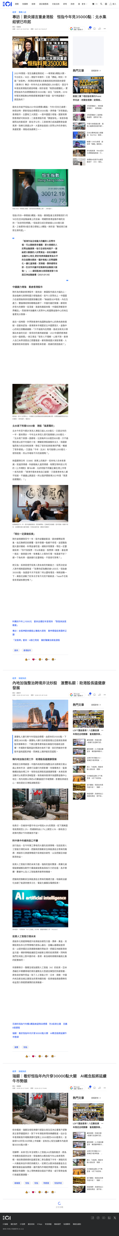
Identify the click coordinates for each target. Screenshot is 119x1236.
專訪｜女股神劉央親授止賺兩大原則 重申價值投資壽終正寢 (39, 633)
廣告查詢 (31, 1224)
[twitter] (114, 1217)
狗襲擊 (25, 4)
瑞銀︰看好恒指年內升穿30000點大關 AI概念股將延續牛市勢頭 (39, 1035)
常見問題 (48, 1224)
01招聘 (22, 1224)
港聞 (17, 4)
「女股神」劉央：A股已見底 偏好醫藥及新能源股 (36, 640)
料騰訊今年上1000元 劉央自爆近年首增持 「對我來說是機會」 (39, 623)
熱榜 (72, 4)
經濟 (14, 12)
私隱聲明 (67, 1224)
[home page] (7, 4)
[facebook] (92, 1217)
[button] (94, 29)
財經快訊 (22, 678)
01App (39, 1224)
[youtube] (103, 1217)
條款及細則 (77, 1224)
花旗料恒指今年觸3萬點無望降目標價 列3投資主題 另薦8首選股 (39, 1026)
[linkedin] (109, 1217)
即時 (65, 4)
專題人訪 (22, 12)
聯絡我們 (57, 1224)
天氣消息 (56, 4)
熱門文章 (78, 70)
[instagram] (98, 1217)
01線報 (5, 1224)
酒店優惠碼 (43, 4)
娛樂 (33, 4)
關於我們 (14, 1224)
